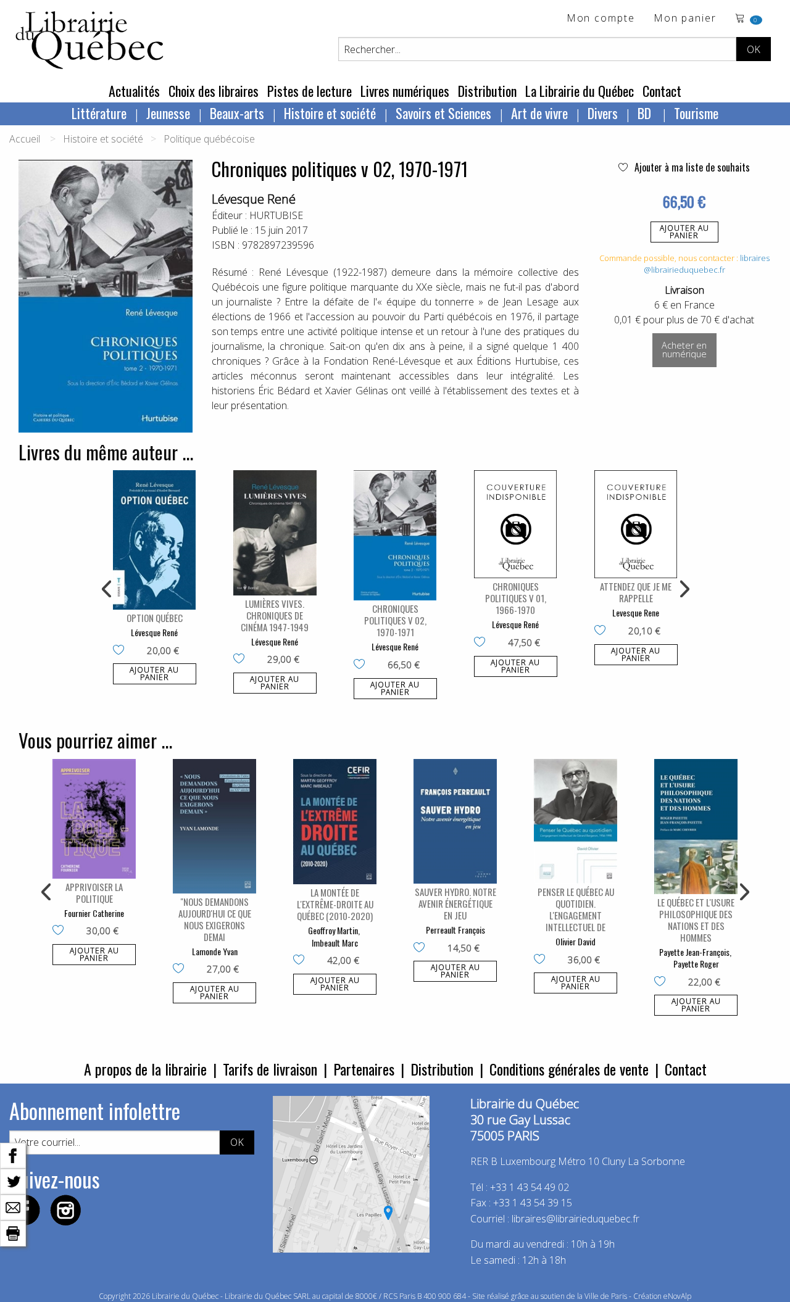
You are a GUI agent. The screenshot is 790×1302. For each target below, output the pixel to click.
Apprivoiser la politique (94, 892)
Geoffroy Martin (333, 930)
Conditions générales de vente (569, 1069)
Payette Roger (696, 963)
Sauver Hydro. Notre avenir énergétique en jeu (455, 903)
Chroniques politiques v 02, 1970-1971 (395, 620)
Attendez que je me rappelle (636, 592)
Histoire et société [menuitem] (330, 113)
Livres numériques (404, 90)
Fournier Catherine (94, 912)
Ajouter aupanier (684, 232)
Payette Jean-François (694, 951)
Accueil (24, 139)
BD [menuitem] (646, 113)
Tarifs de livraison (270, 1069)
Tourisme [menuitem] (696, 113)
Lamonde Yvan (215, 951)
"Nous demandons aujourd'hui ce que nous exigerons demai (214, 919)
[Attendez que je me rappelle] (636, 524)
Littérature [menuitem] (99, 113)
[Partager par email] (13, 1206)
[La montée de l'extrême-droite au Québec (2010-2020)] (334, 821)
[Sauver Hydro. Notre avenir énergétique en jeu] (455, 821)
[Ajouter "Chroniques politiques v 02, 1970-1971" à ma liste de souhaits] (362, 665)
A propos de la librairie (145, 1069)
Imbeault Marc (335, 942)
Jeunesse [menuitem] (168, 113)
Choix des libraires (213, 90)
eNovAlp (677, 1296)
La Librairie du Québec (579, 90)
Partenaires (363, 1069)
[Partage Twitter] (13, 1180)
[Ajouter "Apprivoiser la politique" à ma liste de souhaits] (60, 931)
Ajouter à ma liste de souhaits (691, 167)
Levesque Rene (635, 612)
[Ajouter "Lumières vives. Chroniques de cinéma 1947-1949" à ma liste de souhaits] (241, 659)
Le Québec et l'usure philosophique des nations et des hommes (695, 919)
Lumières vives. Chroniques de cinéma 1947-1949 (275, 615)
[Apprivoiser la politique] (94, 819)
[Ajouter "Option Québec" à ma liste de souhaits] (121, 651)
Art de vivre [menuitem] (539, 113)
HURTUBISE (276, 215)
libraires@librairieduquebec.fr (707, 264)
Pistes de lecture (309, 90)
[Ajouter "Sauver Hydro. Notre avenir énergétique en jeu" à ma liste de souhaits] (422, 948)
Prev (107, 589)
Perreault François (455, 929)
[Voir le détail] (154, 540)
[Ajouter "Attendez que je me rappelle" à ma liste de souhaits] (602, 631)
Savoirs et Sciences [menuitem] (443, 113)
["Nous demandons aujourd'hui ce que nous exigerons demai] (214, 826)
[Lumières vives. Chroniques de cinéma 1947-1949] (275, 532)
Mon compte (601, 19)
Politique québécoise (209, 139)
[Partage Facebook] (13, 1154)
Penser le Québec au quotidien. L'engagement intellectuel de (576, 909)
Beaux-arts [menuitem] (237, 113)
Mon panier (685, 19)
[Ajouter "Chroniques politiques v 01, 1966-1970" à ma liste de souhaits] (482, 643)
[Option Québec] (154, 540)
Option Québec (155, 617)
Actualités (134, 90)
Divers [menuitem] (603, 113)
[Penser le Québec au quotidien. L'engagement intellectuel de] (575, 821)
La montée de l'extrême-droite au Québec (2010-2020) (335, 904)
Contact (661, 90)
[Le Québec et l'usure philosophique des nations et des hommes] (696, 826)
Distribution (487, 90)
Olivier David (575, 941)
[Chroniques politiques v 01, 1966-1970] (515, 524)
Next (683, 589)
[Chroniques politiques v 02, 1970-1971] (395, 535)
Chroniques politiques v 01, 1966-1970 (515, 597)
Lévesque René (254, 199)
